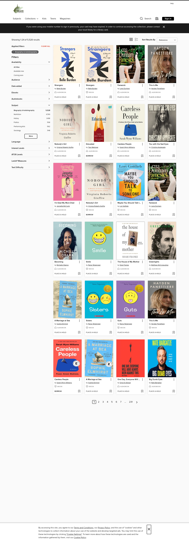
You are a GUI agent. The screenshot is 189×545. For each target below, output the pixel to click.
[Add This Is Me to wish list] (173, 97)
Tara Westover (93, 147)
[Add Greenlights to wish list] (173, 273)
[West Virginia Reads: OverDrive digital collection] (18, 8)
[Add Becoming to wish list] (79, 273)
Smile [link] (88, 262)
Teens (53, 18)
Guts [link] (120, 321)
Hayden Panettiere (158, 89)
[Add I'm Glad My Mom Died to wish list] (79, 215)
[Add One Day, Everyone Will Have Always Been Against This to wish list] (142, 391)
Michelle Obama (63, 265)
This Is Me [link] (153, 85)
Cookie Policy (80, 537)
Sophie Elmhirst (62, 324)
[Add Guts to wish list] (142, 332)
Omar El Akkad (125, 383)
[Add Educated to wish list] (110, 156)
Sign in (168, 18)
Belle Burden (61, 89)
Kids (44, 18)
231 (131, 402)
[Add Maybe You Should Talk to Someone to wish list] (142, 215)
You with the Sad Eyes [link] (158, 144)
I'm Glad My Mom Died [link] (64, 203)
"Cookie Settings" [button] (74, 534)
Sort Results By (148, 40)
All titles (17, 67)
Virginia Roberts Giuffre (65, 147)
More (31, 136)
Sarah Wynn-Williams (127, 147)
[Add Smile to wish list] (110, 273)
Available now (19, 71)
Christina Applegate (158, 147)
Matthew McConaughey (159, 265)
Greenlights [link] (154, 262)
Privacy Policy (104, 527)
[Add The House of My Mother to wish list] (142, 273)
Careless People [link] (124, 144)
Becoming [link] (59, 262)
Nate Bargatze (156, 383)
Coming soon (18, 75)
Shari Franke (124, 265)
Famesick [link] (121, 85)
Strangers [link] (59, 85)
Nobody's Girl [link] (60, 144)
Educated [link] (90, 144)
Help (172, 4)
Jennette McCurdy (63, 206)
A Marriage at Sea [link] (62, 321)
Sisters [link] (89, 321)
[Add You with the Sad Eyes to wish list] (173, 156)
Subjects (17, 18)
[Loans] (157, 19)
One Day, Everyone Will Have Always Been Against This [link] (129, 379)
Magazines (65, 18)
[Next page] (136, 402)
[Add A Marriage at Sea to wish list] (79, 332)
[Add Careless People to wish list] (142, 156)
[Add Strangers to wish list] (79, 97)
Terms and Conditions (83, 527)
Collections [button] (31, 18)
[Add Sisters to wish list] (110, 332)
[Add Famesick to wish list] (142, 97)
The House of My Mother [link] (128, 262)
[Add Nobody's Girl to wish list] (79, 156)
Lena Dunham (125, 89)
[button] (145, 19)
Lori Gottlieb (124, 206)
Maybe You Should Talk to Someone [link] (129, 203)
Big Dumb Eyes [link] (155, 379)
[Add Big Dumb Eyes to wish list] (173, 391)
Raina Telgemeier (94, 265)
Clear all (45, 46)
